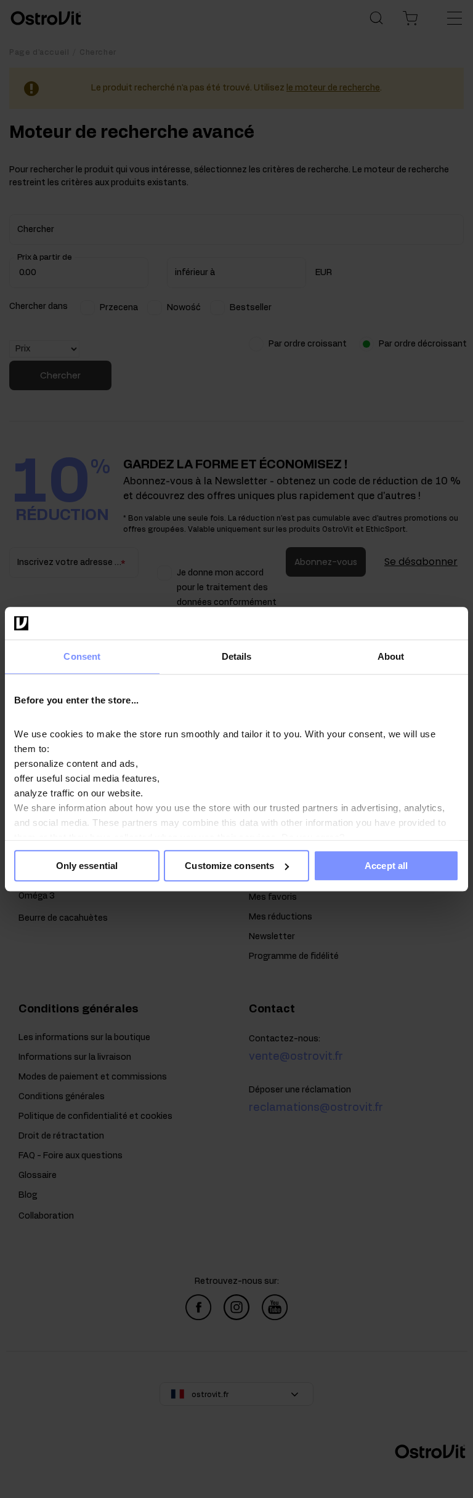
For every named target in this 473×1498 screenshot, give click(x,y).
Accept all (386, 865)
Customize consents (229, 865)
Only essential (87, 865)
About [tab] (391, 656)
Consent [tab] (81, 656)
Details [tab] (237, 656)
